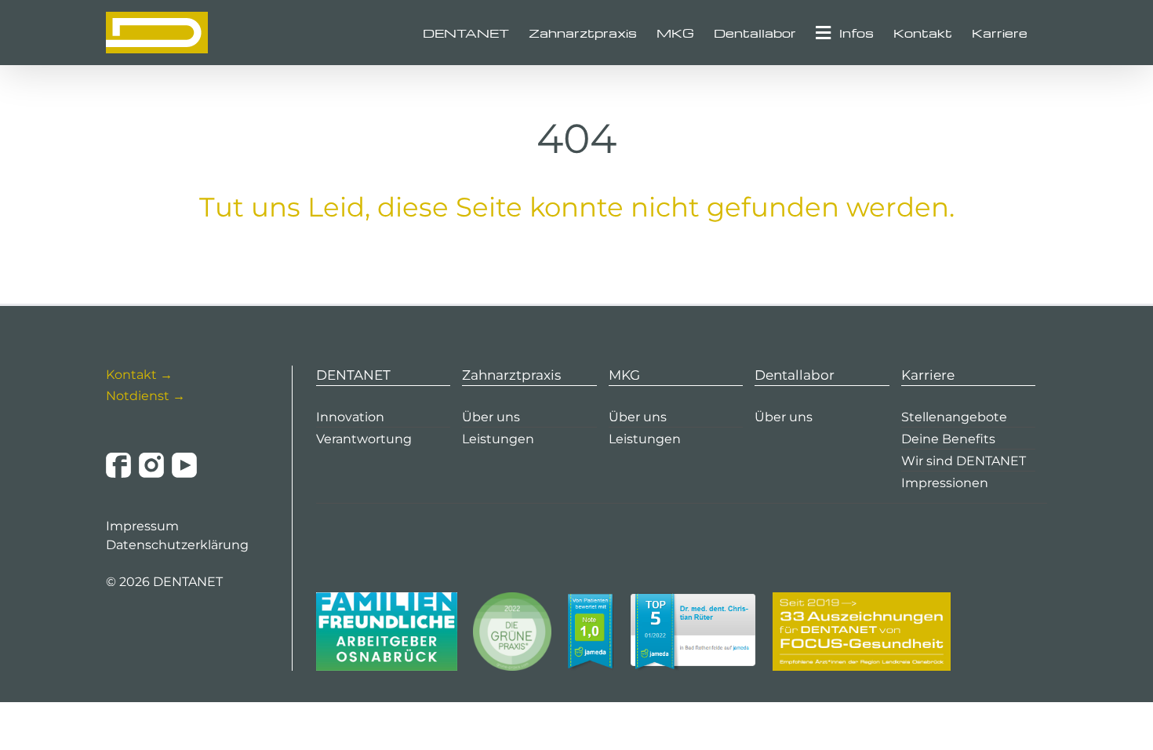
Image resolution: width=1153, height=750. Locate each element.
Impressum (142, 526)
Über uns (491, 417)
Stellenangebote (954, 417)
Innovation (350, 417)
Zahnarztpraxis (511, 375)
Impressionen (944, 482)
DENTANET (353, 375)
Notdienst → (145, 395)
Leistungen (498, 438)
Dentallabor (795, 375)
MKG (624, 375)
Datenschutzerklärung (177, 544)
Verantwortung (364, 438)
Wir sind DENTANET (963, 460)
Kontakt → (139, 374)
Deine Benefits (948, 438)
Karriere (928, 375)
